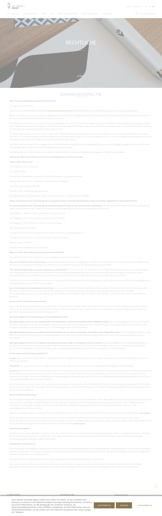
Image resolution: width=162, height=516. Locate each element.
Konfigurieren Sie (144, 505)
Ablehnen (124, 505)
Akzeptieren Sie (104, 505)
